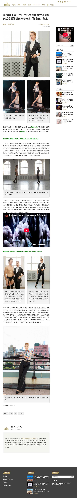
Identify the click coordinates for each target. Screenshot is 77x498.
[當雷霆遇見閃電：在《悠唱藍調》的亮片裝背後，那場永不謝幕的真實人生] (59, 107)
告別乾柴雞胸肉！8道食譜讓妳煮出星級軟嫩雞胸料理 (67, 94)
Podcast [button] (36, 5)
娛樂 (4, 24)
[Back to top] (72, 493)
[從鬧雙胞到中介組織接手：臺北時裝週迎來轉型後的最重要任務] (59, 61)
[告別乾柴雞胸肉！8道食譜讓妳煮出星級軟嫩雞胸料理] (59, 94)
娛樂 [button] (19, 5)
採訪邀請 (5, 482)
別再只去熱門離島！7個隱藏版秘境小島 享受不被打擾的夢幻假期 (67, 54)
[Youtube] (63, 2)
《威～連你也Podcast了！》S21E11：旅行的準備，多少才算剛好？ (67, 68)
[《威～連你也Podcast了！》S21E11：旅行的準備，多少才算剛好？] (59, 68)
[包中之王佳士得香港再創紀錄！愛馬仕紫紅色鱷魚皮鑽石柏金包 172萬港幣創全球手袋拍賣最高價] (59, 101)
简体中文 (69, 2)
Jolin (11, 413)
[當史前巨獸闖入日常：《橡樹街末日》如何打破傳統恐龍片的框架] (59, 82)
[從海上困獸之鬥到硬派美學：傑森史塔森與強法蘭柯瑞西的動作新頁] (59, 75)
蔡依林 (6, 413)
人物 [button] (43, 5)
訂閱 (72, 45)
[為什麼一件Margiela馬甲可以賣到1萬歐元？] (59, 121)
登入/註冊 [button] (50, 5)
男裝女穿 (21, 413)
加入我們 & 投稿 (7, 485)
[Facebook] (61, 2)
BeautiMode (44, 24)
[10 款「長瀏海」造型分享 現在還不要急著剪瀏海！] (59, 114)
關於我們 (5, 476)
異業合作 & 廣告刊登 (8, 479)
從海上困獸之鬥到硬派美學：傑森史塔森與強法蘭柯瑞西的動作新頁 (67, 75)
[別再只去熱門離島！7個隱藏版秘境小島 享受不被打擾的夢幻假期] (59, 55)
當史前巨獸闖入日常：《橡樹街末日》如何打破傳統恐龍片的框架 (67, 81)
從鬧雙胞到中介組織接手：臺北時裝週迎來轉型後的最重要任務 (67, 61)
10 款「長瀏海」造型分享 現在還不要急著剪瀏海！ (67, 114)
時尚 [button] (13, 5)
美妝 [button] (24, 5)
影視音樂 (11, 24)
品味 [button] (29, 5)
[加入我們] (65, 2)
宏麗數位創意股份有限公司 (29, 438)
